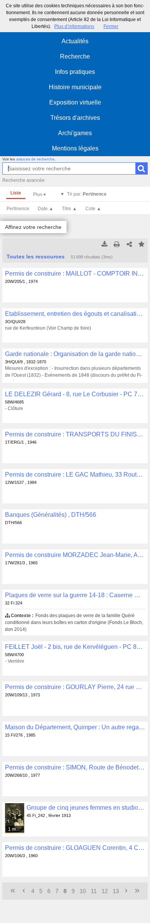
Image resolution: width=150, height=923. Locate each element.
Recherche (75, 56)
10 (83, 891)
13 (116, 891)
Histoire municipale (75, 87)
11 (94, 891)
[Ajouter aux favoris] (141, 245)
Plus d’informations (74, 26)
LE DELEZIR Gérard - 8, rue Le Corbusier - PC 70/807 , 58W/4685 (75, 394)
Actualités (75, 41)
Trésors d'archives (75, 117)
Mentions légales (75, 148)
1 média (16, 829)
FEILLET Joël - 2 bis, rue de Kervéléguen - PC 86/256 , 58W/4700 (75, 647)
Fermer (110, 26)
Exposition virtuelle (75, 102)
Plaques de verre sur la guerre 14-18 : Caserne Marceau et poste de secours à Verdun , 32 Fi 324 (75, 595)
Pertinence (18, 208)
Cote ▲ (93, 208)
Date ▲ (45, 208)
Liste (15, 193)
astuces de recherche (35, 159)
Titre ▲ (69, 208)
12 (105, 891)
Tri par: (87, 194)
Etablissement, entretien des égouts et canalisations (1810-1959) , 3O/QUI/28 (75, 313)
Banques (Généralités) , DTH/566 (50, 514)
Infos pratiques (75, 72)
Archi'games (75, 133)
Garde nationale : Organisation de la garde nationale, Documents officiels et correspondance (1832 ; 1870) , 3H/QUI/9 (75, 354)
